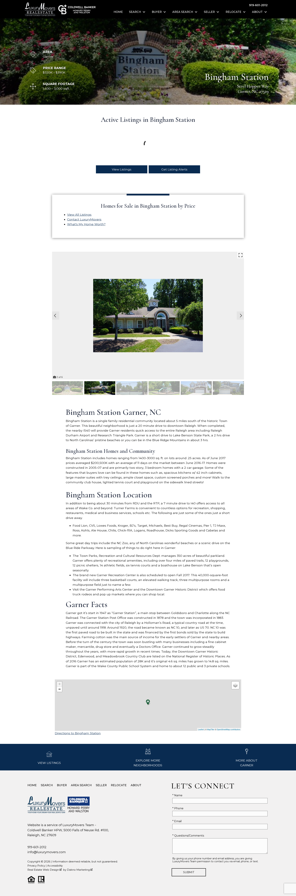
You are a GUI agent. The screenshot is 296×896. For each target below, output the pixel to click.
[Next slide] (241, 315)
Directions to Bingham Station (78, 733)
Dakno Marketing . (80, 869)
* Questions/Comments (188, 835)
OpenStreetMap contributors (228, 729)
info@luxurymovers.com (46, 852)
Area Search (81, 785)
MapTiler (210, 729)
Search (47, 785)
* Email (177, 821)
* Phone (177, 808)
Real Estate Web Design (43, 869)
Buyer (62, 785)
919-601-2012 (36, 847)
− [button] (59, 689)
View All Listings (79, 214)
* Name (177, 795)
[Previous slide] (55, 315)
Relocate (119, 785)
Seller (101, 785)
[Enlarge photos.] (240, 255)
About (136, 785)
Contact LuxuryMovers (84, 219)
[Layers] (235, 685)
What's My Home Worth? (86, 224)
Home (118, 12)
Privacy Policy (36, 865)
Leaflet (201, 729)
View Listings (121, 169)
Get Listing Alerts (174, 169)
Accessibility (55, 865)
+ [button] (59, 684)
